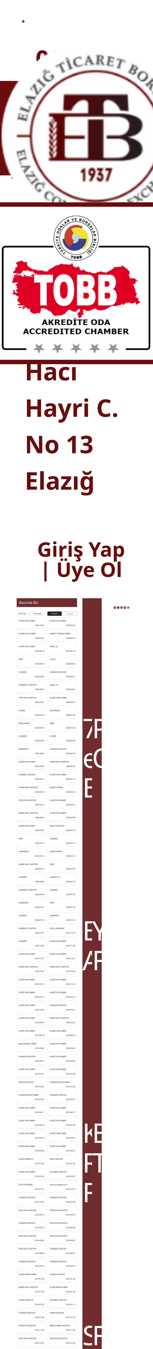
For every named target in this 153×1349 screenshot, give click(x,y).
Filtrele (54, 613)
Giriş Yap (81, 549)
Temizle (70, 613)
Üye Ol (89, 569)
